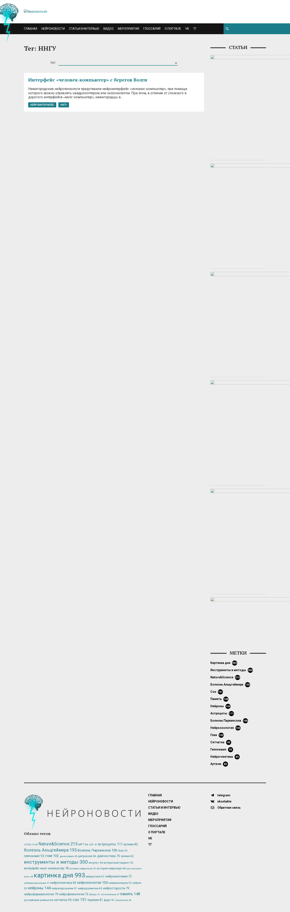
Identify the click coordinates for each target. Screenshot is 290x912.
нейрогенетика (224, 756)
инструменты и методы (231, 670)
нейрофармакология (41, 894)
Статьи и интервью (84, 28)
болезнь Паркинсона (229, 720)
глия (217, 735)
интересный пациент (118, 862)
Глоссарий (151, 28)
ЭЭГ (93, 844)
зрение (127, 856)
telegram (223, 795)
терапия (95, 900)
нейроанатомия (118, 876)
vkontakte (224, 801)
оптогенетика (110, 894)
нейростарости (116, 888)
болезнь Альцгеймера (230, 684)
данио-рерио (68, 856)
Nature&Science (225, 677)
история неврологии (82, 868)
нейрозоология (225, 727)
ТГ (195, 28)
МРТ (83, 844)
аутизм (218, 764)
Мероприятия (128, 28)
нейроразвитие (90, 888)
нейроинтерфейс (42, 104)
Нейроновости (53, 28)
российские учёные (38, 900)
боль (122, 850)
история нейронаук (111, 868)
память (219, 699)
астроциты (222, 713)
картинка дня (223, 663)
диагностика (108, 856)
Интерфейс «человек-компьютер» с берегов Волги (87, 80)
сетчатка (220, 742)
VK (187, 28)
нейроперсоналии (64, 888)
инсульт (96, 862)
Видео (108, 28)
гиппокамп (221, 749)
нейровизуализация (36, 883)
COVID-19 (31, 844)
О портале (173, 28)
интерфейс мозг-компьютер (46, 868)
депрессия (87, 856)
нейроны (220, 706)
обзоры (94, 894)
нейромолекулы (120, 882)
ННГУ (64, 104)
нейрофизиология (73, 894)
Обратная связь (229, 807)
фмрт (109, 900)
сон (216, 691)
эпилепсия (123, 900)
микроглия (95, 876)
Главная (30, 28)
